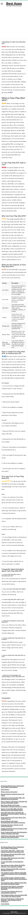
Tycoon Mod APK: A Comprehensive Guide (12, 862)
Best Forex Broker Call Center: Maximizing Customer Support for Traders (14, 805)
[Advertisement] (14, 22)
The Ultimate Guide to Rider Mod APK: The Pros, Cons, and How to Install (13, 865)
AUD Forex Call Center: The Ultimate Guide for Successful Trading (12, 836)
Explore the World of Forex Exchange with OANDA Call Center (14, 829)
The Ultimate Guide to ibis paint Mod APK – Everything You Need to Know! (14, 895)
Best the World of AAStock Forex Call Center (12, 794)
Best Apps (14, 3)
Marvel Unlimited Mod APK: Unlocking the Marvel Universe (13, 869)
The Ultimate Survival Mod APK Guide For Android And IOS (13, 854)
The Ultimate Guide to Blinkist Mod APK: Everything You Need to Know (14, 883)
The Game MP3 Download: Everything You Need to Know (13, 858)
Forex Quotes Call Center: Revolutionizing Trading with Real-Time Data (14, 832)
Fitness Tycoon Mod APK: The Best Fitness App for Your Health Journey (12, 809)
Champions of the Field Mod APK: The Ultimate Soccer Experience (13, 798)
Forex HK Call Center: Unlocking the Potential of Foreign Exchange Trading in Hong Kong (13, 814)
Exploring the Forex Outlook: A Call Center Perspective (12, 825)
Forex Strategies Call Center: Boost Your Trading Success (13, 818)
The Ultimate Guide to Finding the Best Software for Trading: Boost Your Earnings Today (14, 879)
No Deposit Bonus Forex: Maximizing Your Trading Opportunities (12, 786)
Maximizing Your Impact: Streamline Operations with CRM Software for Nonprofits (12, 887)
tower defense (5, 903)
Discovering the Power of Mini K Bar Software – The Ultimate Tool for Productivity (12, 900)
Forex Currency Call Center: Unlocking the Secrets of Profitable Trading (14, 802)
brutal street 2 (5, 789)
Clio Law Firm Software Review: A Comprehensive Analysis (11, 891)
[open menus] (1, 4)
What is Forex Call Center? (9, 792)
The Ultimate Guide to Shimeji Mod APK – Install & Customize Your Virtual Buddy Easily (14, 874)
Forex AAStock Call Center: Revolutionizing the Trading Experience (13, 821)
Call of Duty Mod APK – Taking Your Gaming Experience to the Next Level (12, 851)
